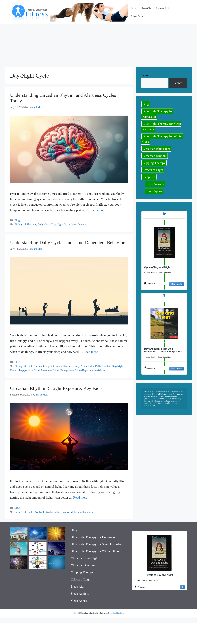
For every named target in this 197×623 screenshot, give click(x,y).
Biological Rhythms (25, 224)
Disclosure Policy (163, 8)
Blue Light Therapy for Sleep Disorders (161, 126)
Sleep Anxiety (155, 184)
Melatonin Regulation (82, 511)
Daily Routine (102, 366)
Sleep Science (78, 224)
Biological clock (23, 366)
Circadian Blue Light (156, 148)
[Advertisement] (98, 44)
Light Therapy (61, 511)
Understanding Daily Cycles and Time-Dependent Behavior (67, 242)
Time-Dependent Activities (90, 370)
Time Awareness (43, 370)
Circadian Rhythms (61, 366)
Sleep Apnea (154, 191)
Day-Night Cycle (60, 224)
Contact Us (146, 8)
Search (145, 75)
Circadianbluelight (116, 613)
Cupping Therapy (154, 163)
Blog (17, 220)
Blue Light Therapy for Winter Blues (162, 138)
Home (133, 8)
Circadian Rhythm (155, 156)
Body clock (44, 224)
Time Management (63, 370)
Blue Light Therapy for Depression (157, 113)
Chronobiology (42, 366)
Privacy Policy (137, 16)
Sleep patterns (25, 370)
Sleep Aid (149, 177)
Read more (97, 210)
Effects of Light (153, 170)
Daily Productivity (84, 366)
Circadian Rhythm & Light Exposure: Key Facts (56, 388)
